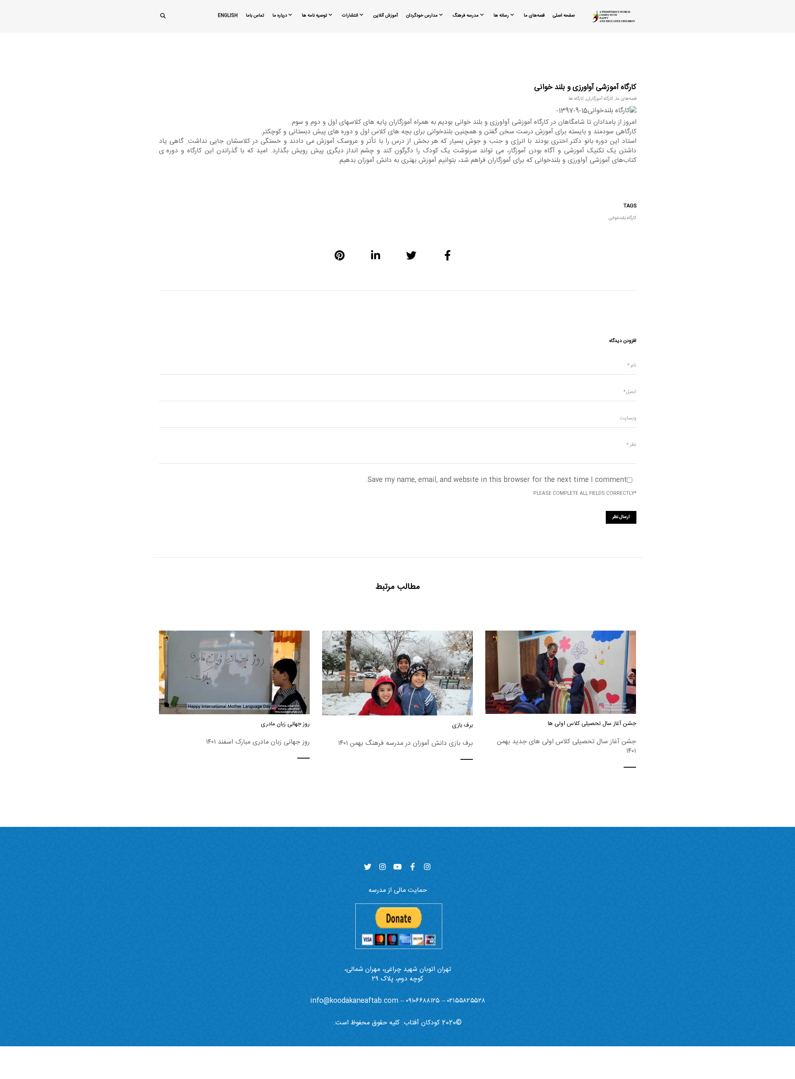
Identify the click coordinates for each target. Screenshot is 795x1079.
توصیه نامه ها (314, 15)
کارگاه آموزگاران (599, 99)
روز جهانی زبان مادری (285, 724)
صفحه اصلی (564, 15)
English (228, 15)
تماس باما (255, 15)
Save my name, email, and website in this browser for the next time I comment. (496, 480)
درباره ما (279, 15)
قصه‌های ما (534, 15)
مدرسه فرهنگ (466, 15)
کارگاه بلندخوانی (622, 218)
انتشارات (350, 15)
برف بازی (462, 725)
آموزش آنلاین (385, 15)
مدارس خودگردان (422, 15)
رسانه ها (501, 15)
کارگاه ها (576, 99)
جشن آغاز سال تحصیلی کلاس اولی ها (592, 724)
